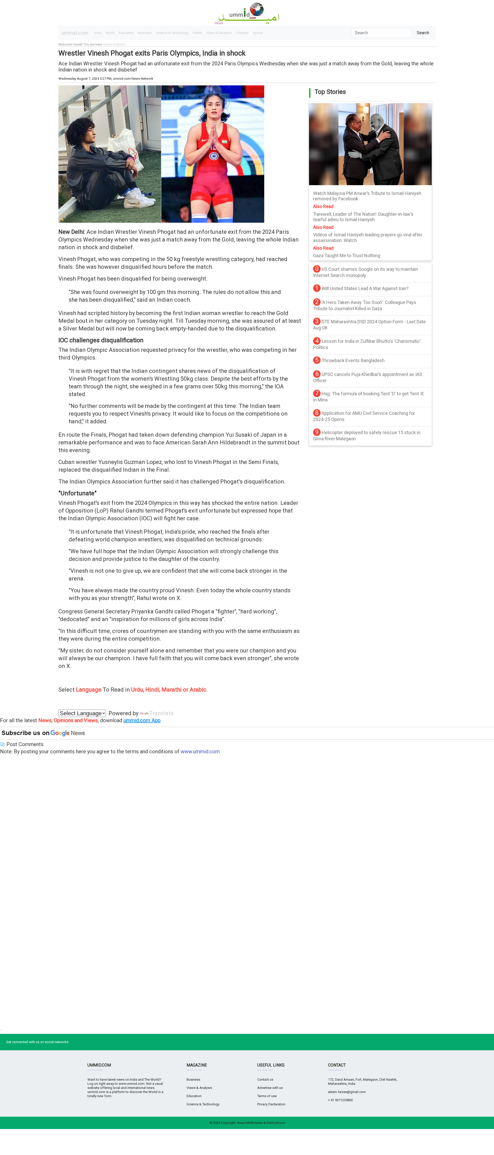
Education (126, 33)
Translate (161, 713)
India (98, 33)
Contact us (265, 1079)
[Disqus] (247, 825)
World (110, 33)
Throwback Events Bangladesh (353, 360)
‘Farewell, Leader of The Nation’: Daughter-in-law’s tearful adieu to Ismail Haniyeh (363, 216)
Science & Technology (172, 33)
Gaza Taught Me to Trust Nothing (346, 255)
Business (145, 33)
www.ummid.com (200, 751)
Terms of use (267, 1096)
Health (197, 33)
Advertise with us (270, 1088)
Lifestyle (242, 33)
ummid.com (74, 33)
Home (107, 44)
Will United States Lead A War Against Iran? (365, 288)
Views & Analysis (219, 33)
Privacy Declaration (271, 1104)
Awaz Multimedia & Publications (261, 1123)
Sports (258, 33)
